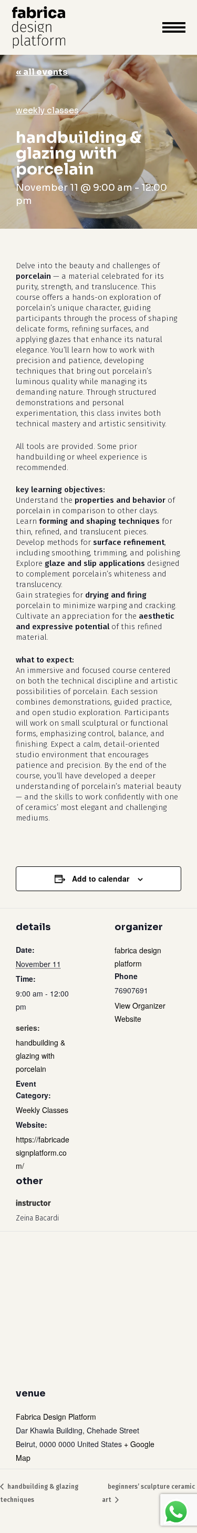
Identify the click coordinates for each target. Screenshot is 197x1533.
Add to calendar (100, 878)
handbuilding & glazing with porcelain (40, 1055)
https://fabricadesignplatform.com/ (42, 1152)
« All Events (42, 71)
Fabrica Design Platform (56, 1416)
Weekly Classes (47, 110)
